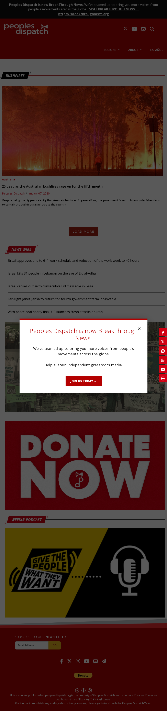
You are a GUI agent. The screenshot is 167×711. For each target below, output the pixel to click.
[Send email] (163, 369)
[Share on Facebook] (163, 332)
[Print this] (163, 378)
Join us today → (83, 381)
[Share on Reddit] (163, 350)
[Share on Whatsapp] (163, 360)
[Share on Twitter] (163, 341)
